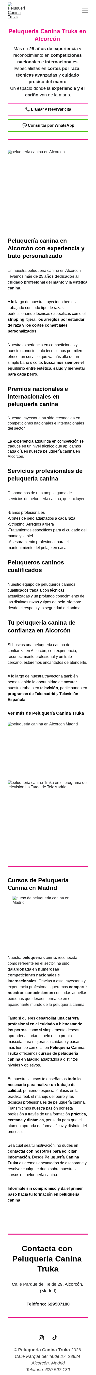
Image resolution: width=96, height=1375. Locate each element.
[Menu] (85, 11)
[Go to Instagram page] (41, 1337)
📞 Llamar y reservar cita (48, 109)
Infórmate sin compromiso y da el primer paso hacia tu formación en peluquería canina (46, 1194)
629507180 (59, 1304)
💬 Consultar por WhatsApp (48, 125)
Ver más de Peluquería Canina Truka (46, 713)
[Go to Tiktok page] (54, 1337)
